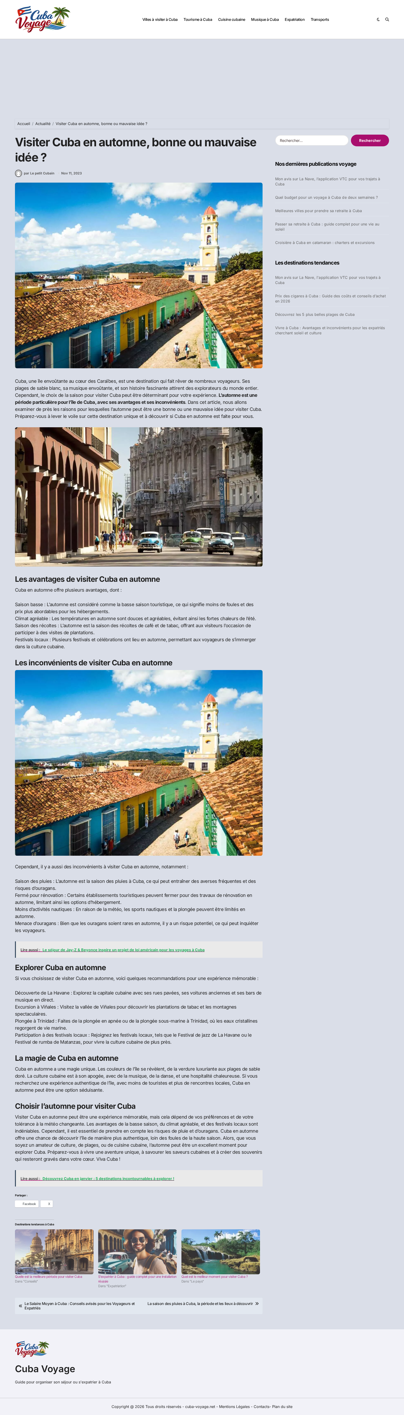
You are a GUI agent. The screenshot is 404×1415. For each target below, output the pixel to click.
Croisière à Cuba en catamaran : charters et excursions (325, 242)
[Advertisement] (202, 74)
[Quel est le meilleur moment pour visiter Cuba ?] (220, 1251)
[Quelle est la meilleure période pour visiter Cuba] (54, 1251)
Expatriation (295, 19)
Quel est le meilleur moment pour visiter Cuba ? (214, 1277)
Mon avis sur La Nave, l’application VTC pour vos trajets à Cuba (327, 181)
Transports (320, 19)
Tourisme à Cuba (198, 19)
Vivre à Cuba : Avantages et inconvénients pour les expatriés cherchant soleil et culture (330, 330)
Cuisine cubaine (231, 19)
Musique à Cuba (265, 19)
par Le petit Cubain (39, 173)
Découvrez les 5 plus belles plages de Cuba (315, 314)
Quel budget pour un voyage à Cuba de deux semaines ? (326, 197)
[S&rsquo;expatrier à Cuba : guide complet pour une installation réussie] (137, 1251)
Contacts (261, 1406)
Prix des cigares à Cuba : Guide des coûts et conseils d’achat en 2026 (330, 298)
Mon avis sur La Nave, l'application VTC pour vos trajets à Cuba (328, 280)
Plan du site (282, 1406)
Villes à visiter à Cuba (160, 19)
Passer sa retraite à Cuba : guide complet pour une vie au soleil (327, 227)
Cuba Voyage (45, 1368)
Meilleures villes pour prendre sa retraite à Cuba (318, 210)
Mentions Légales (235, 1406)
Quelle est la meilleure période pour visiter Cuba (48, 1277)
